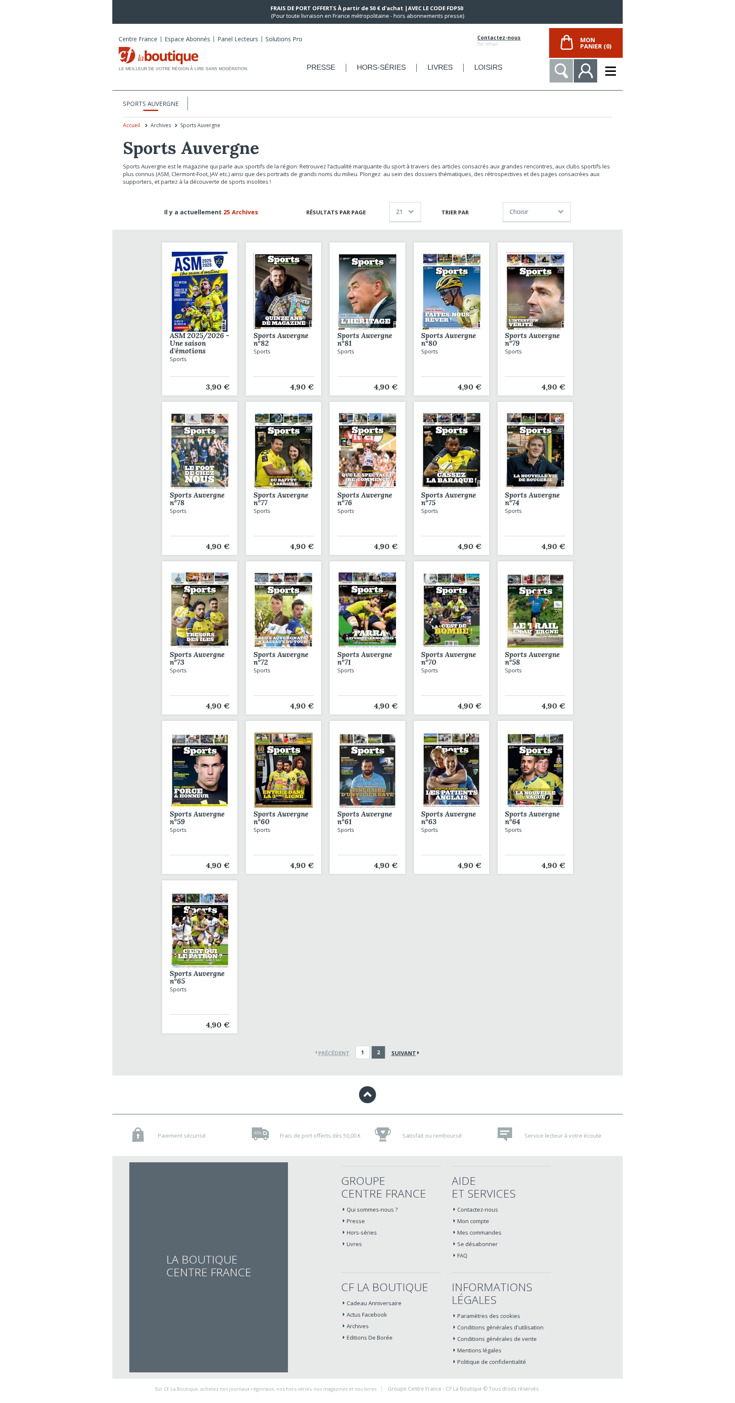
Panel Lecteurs (237, 39)
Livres (354, 1244)
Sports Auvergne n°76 (364, 499)
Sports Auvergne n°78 (197, 499)
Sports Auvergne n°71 (364, 658)
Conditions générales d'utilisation (500, 1327)
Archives (358, 1326)
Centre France (138, 39)
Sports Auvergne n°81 (364, 339)
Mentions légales (479, 1350)
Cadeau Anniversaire (374, 1303)
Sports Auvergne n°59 (197, 817)
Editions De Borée (370, 1337)
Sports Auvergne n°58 (532, 658)
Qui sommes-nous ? (372, 1209)
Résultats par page (336, 212)
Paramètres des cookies (488, 1316)
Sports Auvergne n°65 (197, 977)
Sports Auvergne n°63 (448, 817)
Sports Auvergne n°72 (281, 658)
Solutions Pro (283, 39)
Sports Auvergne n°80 (448, 339)
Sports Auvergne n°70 (448, 658)
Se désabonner (477, 1244)
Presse (356, 1221)
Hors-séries (362, 1232)
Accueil (131, 125)
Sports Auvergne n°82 (281, 339)
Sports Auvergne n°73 (197, 658)
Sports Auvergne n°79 (532, 339)
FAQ (462, 1255)
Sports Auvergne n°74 (532, 499)
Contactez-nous (499, 38)
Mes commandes (479, 1232)
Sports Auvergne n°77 (281, 499)
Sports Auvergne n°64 (532, 817)
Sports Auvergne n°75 (448, 499)
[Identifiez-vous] (585, 71)
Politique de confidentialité (491, 1362)
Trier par (455, 212)
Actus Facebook (367, 1314)
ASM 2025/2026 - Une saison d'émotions (199, 343)
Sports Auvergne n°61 (364, 817)
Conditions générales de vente (497, 1339)
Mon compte (473, 1221)
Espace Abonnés (187, 39)
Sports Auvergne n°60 (281, 817)
